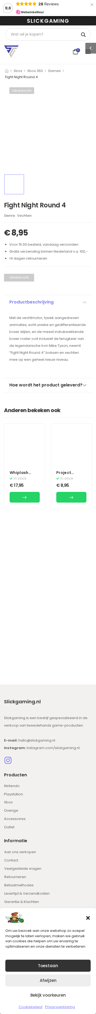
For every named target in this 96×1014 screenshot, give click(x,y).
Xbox (18, 70)
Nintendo (12, 785)
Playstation (13, 794)
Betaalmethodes (19, 885)
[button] (88, 917)
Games (54, 70)
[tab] (48, 302)
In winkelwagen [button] (25, 497)
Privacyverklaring (60, 1006)
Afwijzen (48, 980)
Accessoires (15, 818)
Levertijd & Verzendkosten (27, 893)
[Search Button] (84, 34)
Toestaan (48, 966)
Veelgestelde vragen (22, 868)
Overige (11, 810)
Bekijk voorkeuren (48, 995)
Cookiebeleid (30, 1006)
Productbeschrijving (31, 302)
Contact (11, 860)
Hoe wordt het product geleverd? (45, 385)
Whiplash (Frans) (19, 475)
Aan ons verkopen (20, 852)
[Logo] (11, 51)
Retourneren (15, 876)
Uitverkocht (21, 90)
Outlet (9, 827)
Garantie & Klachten (21, 901)
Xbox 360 (35, 70)
